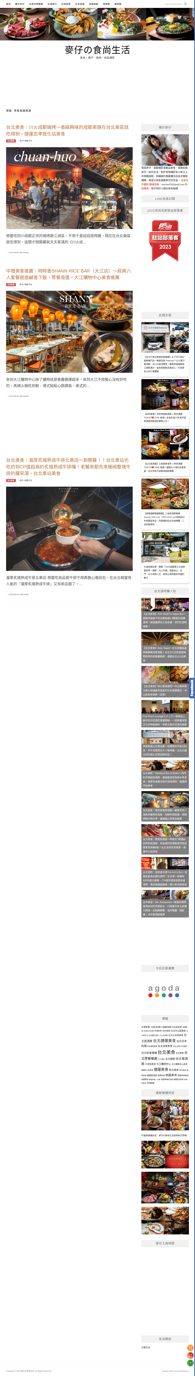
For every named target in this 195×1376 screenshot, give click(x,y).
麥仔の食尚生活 (97, 49)
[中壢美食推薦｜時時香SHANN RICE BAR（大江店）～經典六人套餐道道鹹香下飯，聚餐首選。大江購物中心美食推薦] (69, 331)
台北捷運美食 (164, 1041)
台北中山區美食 (178, 1031)
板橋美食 (161, 1075)
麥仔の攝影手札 (26, 141)
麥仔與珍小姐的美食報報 (164, 188)
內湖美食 (158, 1031)
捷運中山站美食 (147, 1070)
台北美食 (11, 480)
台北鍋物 (170, 1058)
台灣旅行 (52, 4)
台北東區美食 (152, 1046)
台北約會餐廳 (149, 1052)
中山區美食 (177, 1027)
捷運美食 (161, 1069)
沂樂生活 (145, 1347)
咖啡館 (106, 4)
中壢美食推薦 (156, 1027)
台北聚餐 (180, 1053)
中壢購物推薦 (166, 1027)
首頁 (8, 4)
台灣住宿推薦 (36, 4)
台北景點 (11, 141)
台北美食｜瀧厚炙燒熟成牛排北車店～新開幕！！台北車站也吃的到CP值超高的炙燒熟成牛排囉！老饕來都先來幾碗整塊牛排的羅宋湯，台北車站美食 (68, 467)
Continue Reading (19, 253)
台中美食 (166, 1031)
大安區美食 (150, 1064)
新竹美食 (182, 1070)
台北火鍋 (176, 1046)
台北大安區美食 (175, 1035)
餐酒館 (117, 4)
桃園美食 (171, 1075)
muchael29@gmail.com (172, 184)
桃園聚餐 (144, 1079)
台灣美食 (66, 4)
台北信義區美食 (153, 1035)
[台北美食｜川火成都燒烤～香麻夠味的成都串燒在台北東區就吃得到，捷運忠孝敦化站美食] (69, 188)
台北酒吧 (161, 1059)
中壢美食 (145, 1027)
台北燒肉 (183, 1046)
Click (192, 688)
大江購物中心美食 (179, 1064)
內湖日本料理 (149, 1031)
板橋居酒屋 (152, 1075)
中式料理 (11, 284)
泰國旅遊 (93, 4)
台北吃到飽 (163, 1035)
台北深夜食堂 (165, 1046)
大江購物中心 (163, 1064)
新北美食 (174, 1069)
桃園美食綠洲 (183, 1075)
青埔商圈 (150, 1083)
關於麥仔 (20, 4)
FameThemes (183, 1371)
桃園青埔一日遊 (154, 1079)
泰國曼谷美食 (178, 1079)
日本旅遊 (80, 4)
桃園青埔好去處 (167, 1079)
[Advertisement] (97, 82)
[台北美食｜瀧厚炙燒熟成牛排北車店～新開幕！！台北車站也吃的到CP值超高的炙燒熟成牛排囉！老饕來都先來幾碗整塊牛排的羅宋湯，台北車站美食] (69, 528)
